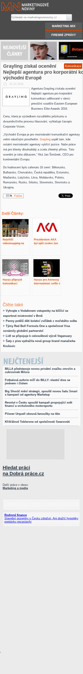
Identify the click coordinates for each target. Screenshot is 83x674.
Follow (18, 195)
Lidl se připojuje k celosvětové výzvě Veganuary (39, 336)
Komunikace (73, 66)
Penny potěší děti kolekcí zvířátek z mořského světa (41, 321)
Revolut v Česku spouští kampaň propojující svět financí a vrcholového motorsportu (38, 404)
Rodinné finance (15, 515)
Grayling (45, 139)
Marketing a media (15, 488)
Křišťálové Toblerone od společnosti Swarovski (37, 421)
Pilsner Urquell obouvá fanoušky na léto (32, 413)
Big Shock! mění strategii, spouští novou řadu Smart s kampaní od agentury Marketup (41, 393)
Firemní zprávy (63, 35)
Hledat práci (23, 470)
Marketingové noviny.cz (19, 1)
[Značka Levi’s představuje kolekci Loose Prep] (43, 51)
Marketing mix (63, 26)
